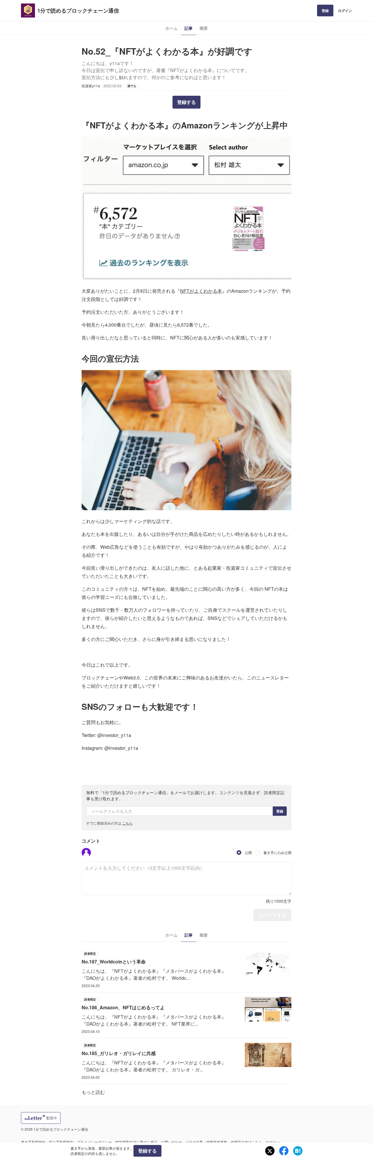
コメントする (272, 914)
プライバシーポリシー (94, 1141)
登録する (186, 102)
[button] (86, 852)
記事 (188, 28)
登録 (325, 10)
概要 (204, 28)
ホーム (171, 28)
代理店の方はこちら (246, 1141)
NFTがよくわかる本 (201, 290)
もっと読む (93, 1092)
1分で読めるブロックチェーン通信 (78, 10)
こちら (127, 822)
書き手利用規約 (33, 1141)
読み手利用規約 (61, 1141)
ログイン (345, 10)
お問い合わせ (171, 1141)
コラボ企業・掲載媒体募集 (206, 1141)
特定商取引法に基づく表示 (136, 1141)
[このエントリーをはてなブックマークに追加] (297, 1150)
